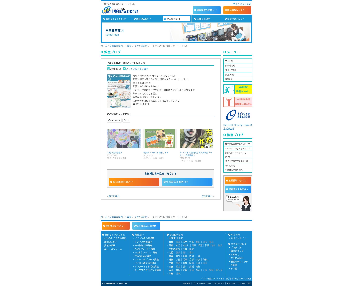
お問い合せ (231, 283)
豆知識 (234, 265)
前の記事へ (114, 196)
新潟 (178, 248)
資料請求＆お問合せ (177, 182)
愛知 (178, 255)
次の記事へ (207, 196)
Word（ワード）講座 (144, 248)
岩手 (185, 241)
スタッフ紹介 (231, 70)
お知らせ (235, 254)
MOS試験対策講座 (143, 245)
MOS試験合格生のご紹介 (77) (238, 144)
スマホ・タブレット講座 (146, 259)
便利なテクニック (239, 261)
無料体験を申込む (123, 182)
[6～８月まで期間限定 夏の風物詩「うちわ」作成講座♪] (196, 138)
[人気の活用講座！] (124, 138)
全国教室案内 (173, 18)
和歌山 (206, 259)
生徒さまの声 (203, 18)
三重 (198, 255)
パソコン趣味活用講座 (145, 262)
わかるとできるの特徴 (115, 238)
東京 (178, 245)
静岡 (191, 255)
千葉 (200, 245)
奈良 (198, 259)
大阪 (178, 259)
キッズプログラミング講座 (147, 270)
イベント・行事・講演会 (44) (237, 148)
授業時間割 (230, 65)
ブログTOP (236, 247)
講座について (237, 250)
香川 (185, 266)
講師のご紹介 (110, 241)
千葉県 (128, 45)
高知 (198, 266)
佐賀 (185, 270)
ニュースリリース (113, 248)
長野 (185, 248)
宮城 (191, 241)
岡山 (191, 262)
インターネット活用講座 (146, 266)
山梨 (191, 248)
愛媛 (191, 266)
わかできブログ (235, 18)
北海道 (179, 238)
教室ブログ (230, 74)
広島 (198, 262)
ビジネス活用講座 (143, 241)
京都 (191, 259)
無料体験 (236, 10)
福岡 (178, 270)
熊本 (198, 270)
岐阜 (185, 255)
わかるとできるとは (115, 18)
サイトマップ (218, 283)
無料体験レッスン (237, 180)
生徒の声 (235, 234)
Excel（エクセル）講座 (145, 252)
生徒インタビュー (239, 238)
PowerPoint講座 (142, 255)
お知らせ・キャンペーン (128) (235, 154)
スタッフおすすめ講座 (137, 68)
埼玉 (194, 245)
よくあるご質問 (243, 3)
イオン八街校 (141, 45)
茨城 (207, 245)
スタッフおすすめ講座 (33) (236, 160)
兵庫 (185, 259)
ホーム (104, 45)
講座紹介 (229, 79)
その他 (234, 268)
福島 (211, 241)
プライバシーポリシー (202, 283)
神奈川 (186, 245)
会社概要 (186, 283)
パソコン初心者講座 (144, 238)
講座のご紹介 (142, 18)
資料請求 (207, 10)
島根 (185, 262)
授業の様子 (109, 245)
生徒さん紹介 (237, 258)
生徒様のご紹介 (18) (234, 170)
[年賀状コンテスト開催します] (160, 138)
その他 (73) (230, 165)
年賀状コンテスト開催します (155, 152)
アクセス (229, 61)
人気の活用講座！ (114, 152)
